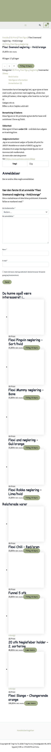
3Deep (5, 73)
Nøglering (24, 44)
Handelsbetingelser (25, 730)
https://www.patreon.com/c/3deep (20, 159)
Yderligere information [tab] (18, 80)
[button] (40, 25)
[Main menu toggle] (25, 25)
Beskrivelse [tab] (13, 76)
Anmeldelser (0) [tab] (15, 83)
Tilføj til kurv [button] (32, 347)
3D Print (13, 37)
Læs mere (30, 650)
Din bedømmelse (8, 208)
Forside (5, 37)
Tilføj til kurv (26, 66)
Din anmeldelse (8, 216)
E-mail (5, 261)
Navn (4, 249)
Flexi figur (23, 37)
